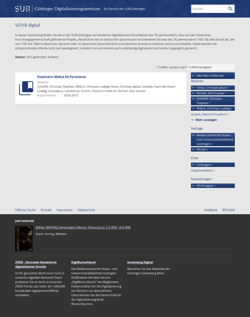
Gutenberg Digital (140, 262)
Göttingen (202, 165)
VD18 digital (203, 186)
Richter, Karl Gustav (208, 93)
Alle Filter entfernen (207, 75)
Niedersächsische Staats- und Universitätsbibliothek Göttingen (212, 139)
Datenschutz (86, 210)
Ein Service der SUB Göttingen (124, 9)
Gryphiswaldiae (202, 170)
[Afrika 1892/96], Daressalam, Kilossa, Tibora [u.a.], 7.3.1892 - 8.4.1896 (83, 227)
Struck (199, 149)
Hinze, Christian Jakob (210, 87)
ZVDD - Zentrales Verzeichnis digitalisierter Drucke (36, 264)
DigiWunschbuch (83, 262)
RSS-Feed (228, 210)
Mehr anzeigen (203, 120)
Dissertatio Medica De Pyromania (61, 77)
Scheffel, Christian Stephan (206, 100)
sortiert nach (178, 67)
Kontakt (46, 210)
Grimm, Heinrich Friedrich (210, 114)
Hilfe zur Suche (25, 210)
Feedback (210, 210)
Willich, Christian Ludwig (211, 108)
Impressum (64, 210)
